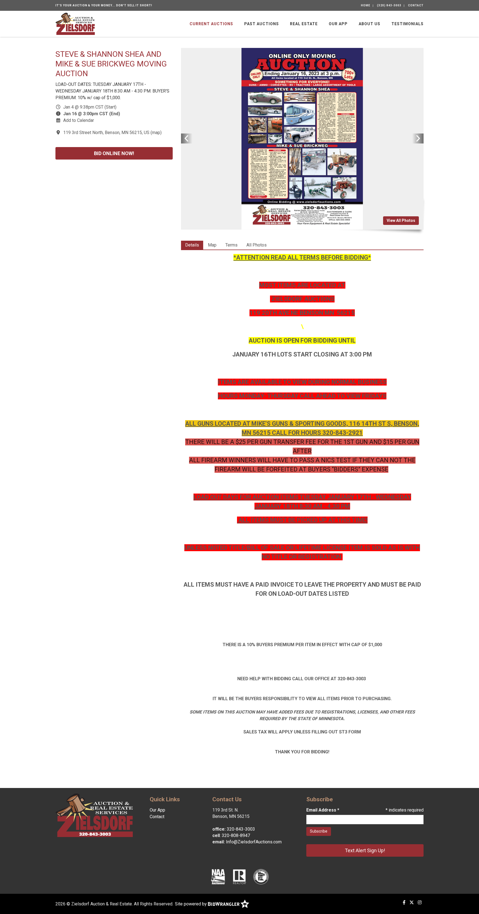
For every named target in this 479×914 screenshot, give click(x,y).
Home (365, 5)
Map (212, 245)
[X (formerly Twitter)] (411, 902)
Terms (231, 245)
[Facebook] (404, 902)
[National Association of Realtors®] (239, 876)
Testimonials (407, 24)
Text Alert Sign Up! (365, 850)
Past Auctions (261, 24)
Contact (416, 5)
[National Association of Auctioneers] (218, 876)
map (156, 132)
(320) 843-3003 (389, 5)
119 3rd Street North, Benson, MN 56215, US (106, 132)
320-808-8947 (236, 835)
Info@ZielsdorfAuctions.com (254, 841)
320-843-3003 (241, 829)
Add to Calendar (78, 120)
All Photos (256, 245)
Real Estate (304, 24)
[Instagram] (420, 902)
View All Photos (401, 220)
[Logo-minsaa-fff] (261, 876)
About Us (369, 24)
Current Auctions (211, 24)
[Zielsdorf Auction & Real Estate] (75, 23)
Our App (338, 24)
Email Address (322, 810)
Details (192, 245)
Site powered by (191, 904)
